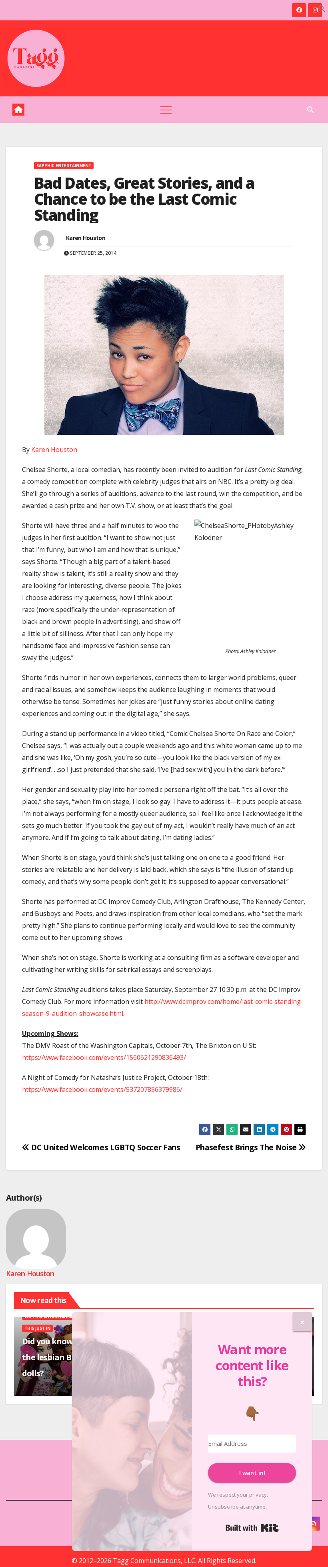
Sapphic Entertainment (63, 165)
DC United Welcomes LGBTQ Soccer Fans (105, 1147)
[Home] (18, 110)
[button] (322, 8)
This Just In (37, 1328)
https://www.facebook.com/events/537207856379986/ (102, 1089)
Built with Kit (252, 1528)
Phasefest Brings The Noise (247, 1147)
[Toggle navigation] (166, 109)
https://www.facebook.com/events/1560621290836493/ (104, 1057)
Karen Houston (85, 238)
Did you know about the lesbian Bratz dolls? (59, 1357)
